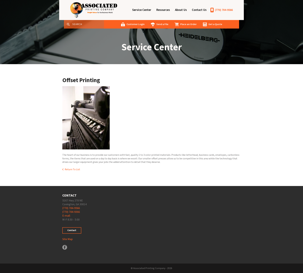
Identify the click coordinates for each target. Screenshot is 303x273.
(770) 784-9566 (224, 10)
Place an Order (188, 24)
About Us (181, 10)
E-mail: (66, 216)
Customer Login (136, 24)
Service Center (141, 10)
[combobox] (88, 24)
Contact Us (199, 10)
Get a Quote (215, 24)
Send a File (162, 24)
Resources (163, 10)
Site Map (67, 239)
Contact (71, 230)
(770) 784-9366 (71, 212)
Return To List (72, 169)
